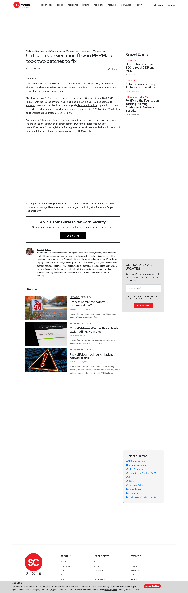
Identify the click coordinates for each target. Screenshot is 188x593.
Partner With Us (99, 579)
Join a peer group (100, 575)
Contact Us (64, 571)
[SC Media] (21, 5)
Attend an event (99, 571)
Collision (130, 481)
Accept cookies (152, 586)
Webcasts (134, 575)
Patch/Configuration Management (62, 50)
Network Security (35, 50)
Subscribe (143, 305)
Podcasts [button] (98, 5)
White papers (135, 571)
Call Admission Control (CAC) (141, 473)
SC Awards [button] (126, 5)
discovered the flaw (87, 105)
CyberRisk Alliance (67, 566)
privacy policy (110, 589)
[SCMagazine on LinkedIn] (40, 573)
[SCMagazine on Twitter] (33, 573)
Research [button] (112, 5)
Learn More (73, 235)
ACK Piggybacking (135, 461)
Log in (160, 5)
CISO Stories (46, 5)
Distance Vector (134, 493)
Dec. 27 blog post (97, 102)
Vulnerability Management (93, 50)
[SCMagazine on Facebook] (27, 573)
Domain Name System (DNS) (141, 497)
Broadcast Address (136, 465)
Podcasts (134, 579)
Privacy (63, 579)
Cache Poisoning (134, 469)
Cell (128, 477)
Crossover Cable (134, 485)
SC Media (64, 562)
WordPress (96, 207)
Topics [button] (60, 5)
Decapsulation (133, 489)
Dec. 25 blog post (61, 120)
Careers (63, 575)
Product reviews (136, 562)
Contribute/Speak (100, 566)
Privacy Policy (148, 298)
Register (171, 5)
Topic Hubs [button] (73, 5)
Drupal (110, 207)
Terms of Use (136, 298)
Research (134, 566)
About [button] (139, 5)
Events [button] (85, 5)
